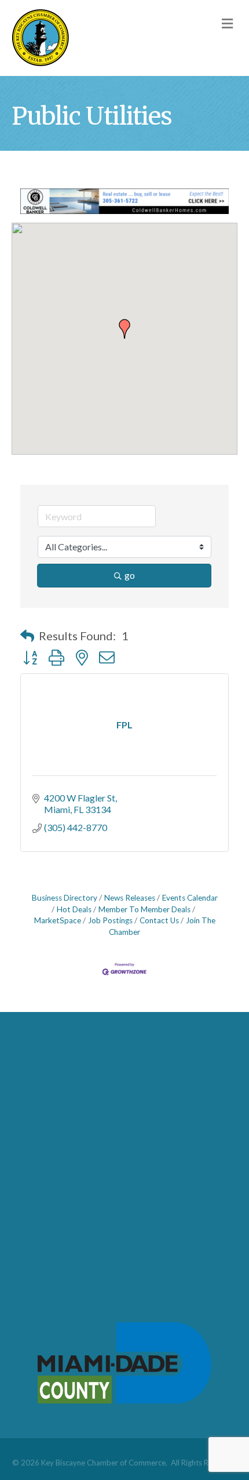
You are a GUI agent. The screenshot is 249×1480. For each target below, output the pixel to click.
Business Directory (64, 897)
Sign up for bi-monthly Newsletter (87, 1207)
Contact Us (159, 920)
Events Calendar (190, 897)
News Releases (129, 897)
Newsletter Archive (59, 1226)
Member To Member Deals (144, 909)
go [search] (129, 575)
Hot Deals (74, 909)
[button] (124, 328)
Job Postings (110, 920)
